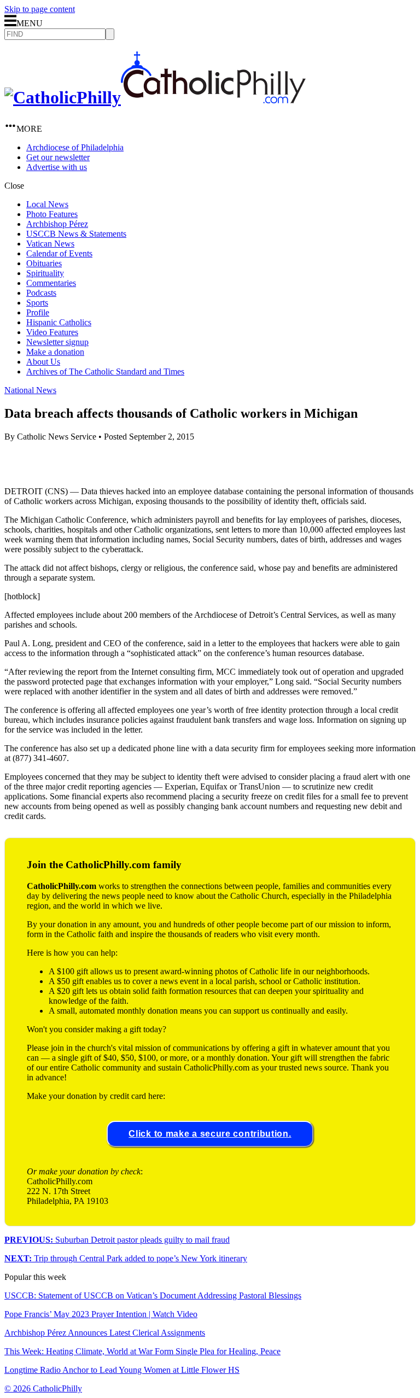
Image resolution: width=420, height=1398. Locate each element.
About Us (43, 361)
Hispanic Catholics (58, 322)
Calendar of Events (59, 253)
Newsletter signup (57, 342)
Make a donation (55, 351)
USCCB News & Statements (76, 233)
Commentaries (51, 283)
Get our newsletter (58, 157)
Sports (37, 302)
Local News (47, 204)
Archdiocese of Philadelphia (75, 147)
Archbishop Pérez (57, 224)
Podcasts (41, 292)
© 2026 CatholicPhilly (43, 1388)
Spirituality (45, 273)
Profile (37, 312)
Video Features (52, 332)
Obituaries (44, 263)
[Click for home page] (155, 97)
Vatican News (50, 243)
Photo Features (52, 214)
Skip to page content (39, 9)
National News (30, 390)
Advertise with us (56, 167)
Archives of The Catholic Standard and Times (105, 371)
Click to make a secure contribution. (210, 1133)
